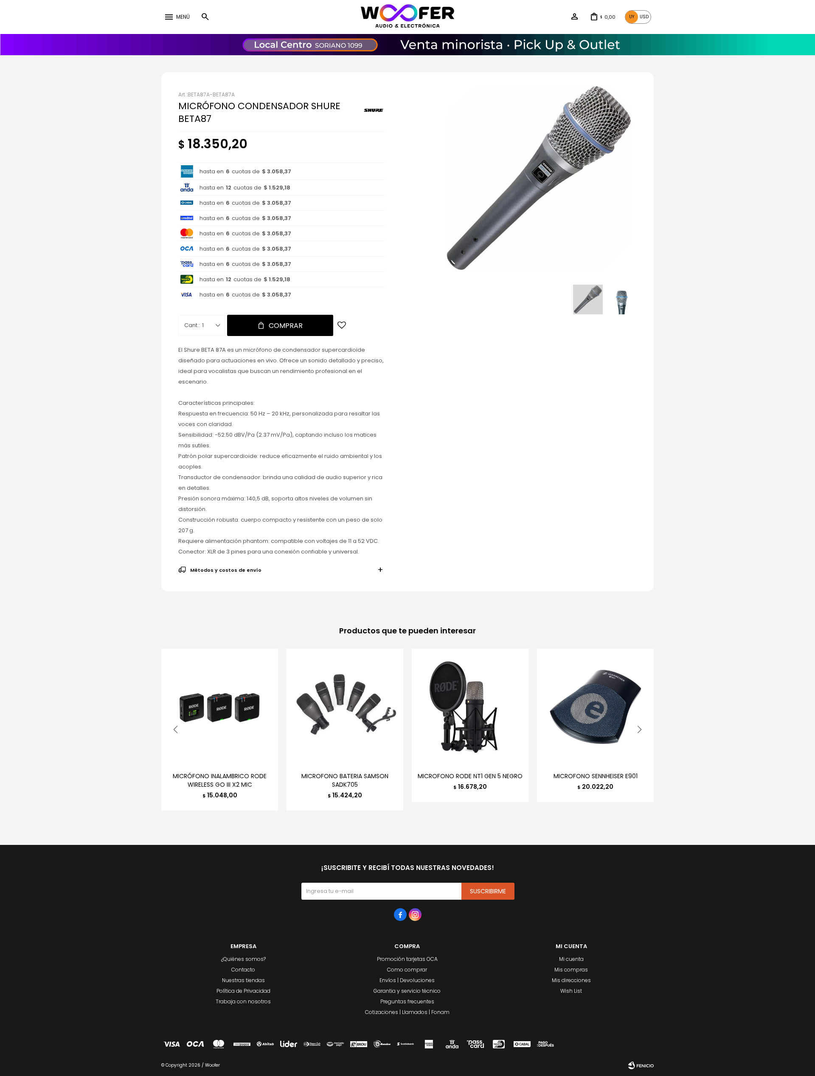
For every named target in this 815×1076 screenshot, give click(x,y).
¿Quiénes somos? (243, 959)
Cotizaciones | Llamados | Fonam (407, 1012)
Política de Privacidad (243, 990)
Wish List (571, 990)
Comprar (286, 325)
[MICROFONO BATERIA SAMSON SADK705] (345, 707)
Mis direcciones (571, 980)
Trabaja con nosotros (243, 1001)
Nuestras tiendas (243, 980)
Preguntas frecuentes (407, 1001)
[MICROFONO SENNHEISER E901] (595, 707)
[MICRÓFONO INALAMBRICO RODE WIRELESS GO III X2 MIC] (219, 707)
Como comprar (407, 969)
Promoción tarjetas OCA (407, 959)
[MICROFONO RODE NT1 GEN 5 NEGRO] (470, 707)
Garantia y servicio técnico (407, 990)
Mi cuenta (571, 959)
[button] (205, 17)
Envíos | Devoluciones (407, 980)
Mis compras (571, 969)
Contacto (243, 969)
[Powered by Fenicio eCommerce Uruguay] (641, 1065)
